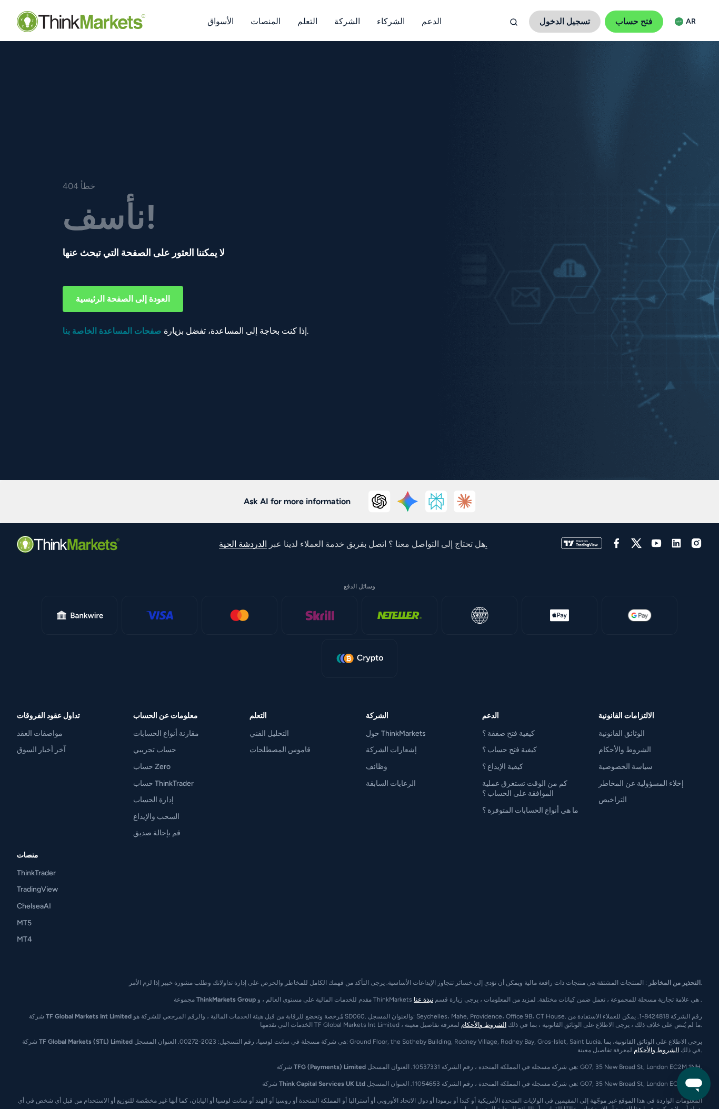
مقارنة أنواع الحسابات (166, 733)
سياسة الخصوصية (625, 766)
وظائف (376, 766)
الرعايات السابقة (391, 783)
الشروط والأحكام (624, 749)
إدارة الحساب (153, 799)
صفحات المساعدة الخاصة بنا (112, 331)
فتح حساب (634, 21)
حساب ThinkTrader (163, 783)
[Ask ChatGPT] (379, 502)
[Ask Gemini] (408, 502)
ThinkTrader (36, 872)
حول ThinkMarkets (396, 733)
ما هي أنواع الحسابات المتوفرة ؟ (530, 810)
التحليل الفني (269, 733)
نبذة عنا (423, 999)
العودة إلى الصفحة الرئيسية (123, 299)
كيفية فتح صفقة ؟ (508, 733)
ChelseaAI (34, 906)
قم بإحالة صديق (157, 832)
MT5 (24, 922)
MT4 (24, 939)
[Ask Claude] (465, 502)
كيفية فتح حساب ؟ (509, 749)
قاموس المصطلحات (280, 749)
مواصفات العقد (40, 733)
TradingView (37, 889)
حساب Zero (152, 766)
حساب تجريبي (154, 749)
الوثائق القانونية (621, 733)
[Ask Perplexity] (436, 502)
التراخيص (612, 799)
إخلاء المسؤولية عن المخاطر (641, 783)
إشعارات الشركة (391, 749)
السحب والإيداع (156, 816)
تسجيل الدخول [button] (565, 21)
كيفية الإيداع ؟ (502, 766)
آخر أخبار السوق (41, 749)
